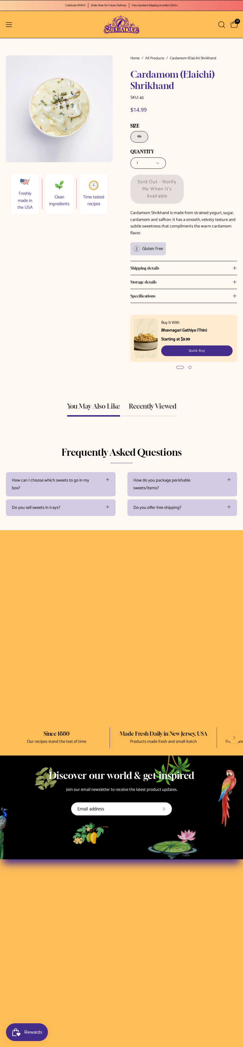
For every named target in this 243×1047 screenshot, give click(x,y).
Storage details (143, 282)
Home (135, 58)
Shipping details (144, 268)
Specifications (142, 296)
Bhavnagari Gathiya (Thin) (184, 330)
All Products (154, 58)
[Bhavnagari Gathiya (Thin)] (146, 338)
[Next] (234, 738)
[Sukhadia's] (121, 24)
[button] (221, 24)
